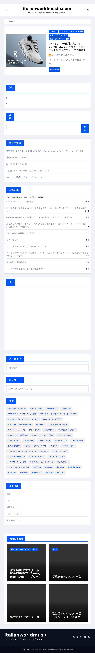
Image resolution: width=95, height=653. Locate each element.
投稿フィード (12, 507)
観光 (23, 473)
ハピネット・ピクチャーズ (35, 446)
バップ (54, 446)
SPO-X (40, 425)
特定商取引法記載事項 (16, 262)
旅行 (48, 467)
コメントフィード (14, 513)
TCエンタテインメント (58, 425)
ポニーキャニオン (36, 457)
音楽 (49, 473)
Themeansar (67, 649)
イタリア (49, 430)
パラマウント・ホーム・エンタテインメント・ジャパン (28, 451)
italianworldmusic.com (47, 8)
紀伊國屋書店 (74, 467)
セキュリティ (61, 441)
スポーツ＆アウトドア (58, 35)
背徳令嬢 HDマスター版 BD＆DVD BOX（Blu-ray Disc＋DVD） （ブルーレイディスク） (46, 151)
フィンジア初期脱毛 (16, 457)
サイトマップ (12, 240)
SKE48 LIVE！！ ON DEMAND (20, 425)
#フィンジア (36, 409)
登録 (8, 494)
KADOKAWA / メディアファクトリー (22, 414)
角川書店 (36, 473)
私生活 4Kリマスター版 (16, 164)
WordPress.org (13, 520)
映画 (60, 467)
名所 (37, 467)
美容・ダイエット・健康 (59, 39)
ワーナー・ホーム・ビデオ (18, 467)
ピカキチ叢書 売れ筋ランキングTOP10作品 (25, 269)
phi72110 (56, 55)
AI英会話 (66, 409)
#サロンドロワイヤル (17, 409)
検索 (10, 117)
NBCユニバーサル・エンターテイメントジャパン (58, 414)
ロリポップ (62, 462)
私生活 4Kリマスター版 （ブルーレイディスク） (28, 170)
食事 (60, 473)
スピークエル (44, 441)
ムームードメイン (56, 457)
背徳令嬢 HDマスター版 (17, 157)
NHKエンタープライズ (52, 419)
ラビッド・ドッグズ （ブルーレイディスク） (26, 246)
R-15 (35, 549)
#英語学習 (52, 409)
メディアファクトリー (17, 462)
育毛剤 (12, 473)
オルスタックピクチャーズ (42, 435)
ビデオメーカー (60, 451)
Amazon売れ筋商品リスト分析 (20, 233)
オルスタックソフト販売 (18, 435)
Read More (54, 69)
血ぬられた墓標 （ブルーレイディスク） (24, 177)
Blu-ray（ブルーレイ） (20, 549)
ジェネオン (29, 441)
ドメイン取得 (77, 441)
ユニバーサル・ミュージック (41, 462)
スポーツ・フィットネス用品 (71, 31)
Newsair (55, 649)
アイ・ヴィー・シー (16, 430)
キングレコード (64, 435)
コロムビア (13, 441)
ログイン (10, 500)
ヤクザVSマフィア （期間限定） (20, 201)
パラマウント (68, 446)
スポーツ (53, 31)
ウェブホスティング (66, 430)
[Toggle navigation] (7, 10)
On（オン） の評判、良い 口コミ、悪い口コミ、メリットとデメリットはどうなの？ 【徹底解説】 (67, 46)
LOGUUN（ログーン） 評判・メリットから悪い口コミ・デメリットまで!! (39, 217)
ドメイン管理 (14, 446)
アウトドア (34, 430)
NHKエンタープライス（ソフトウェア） (23, 419)
